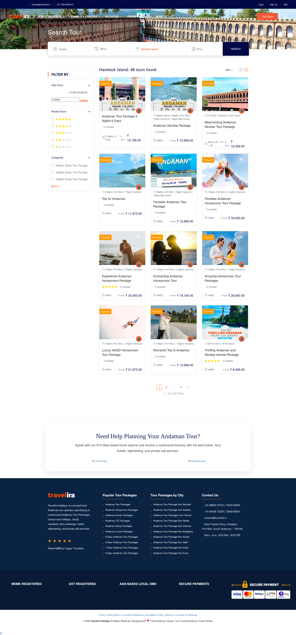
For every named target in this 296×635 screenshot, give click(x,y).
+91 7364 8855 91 (65, 4)
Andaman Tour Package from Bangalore (173, 531)
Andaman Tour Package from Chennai (172, 526)
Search (236, 49)
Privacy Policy (105, 614)
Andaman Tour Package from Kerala (171, 536)
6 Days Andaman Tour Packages (121, 542)
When (103, 49)
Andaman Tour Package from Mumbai (172, 504)
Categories (57, 157)
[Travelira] (139, 111)
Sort (228, 69)
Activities (112, 16)
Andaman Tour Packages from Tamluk (172, 515)
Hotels (92, 16)
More (159, 16)
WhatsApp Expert (196, 461)
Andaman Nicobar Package (172, 125)
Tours (74, 16)
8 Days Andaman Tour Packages (121, 553)
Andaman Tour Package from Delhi (170, 542)
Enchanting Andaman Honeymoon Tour (168, 278)
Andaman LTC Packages (117, 520)
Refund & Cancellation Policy (149, 614)
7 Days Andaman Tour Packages (121, 547)
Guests (63, 49)
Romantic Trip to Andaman (171, 350)
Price (199, 49)
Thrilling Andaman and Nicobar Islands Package (222, 352)
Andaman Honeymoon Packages (121, 509)
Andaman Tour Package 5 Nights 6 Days (119, 118)
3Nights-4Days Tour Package (72, 172)
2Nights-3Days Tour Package (72, 165)
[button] (1, 633)
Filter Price (57, 85)
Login (261, 4)
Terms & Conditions (124, 614)
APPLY (84, 100)
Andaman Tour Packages (117, 504)
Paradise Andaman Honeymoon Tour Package (223, 200)
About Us (170, 614)
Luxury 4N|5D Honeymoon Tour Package (120, 352)
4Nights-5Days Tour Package (72, 179)
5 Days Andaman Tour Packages (121, 536)
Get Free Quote (99, 461)
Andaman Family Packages (119, 515)
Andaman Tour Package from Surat (170, 547)
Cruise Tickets (137, 16)
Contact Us (182, 614)
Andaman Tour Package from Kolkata (171, 509)
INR (285, 4)
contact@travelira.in (41, 4)
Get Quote (268, 16)
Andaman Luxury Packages (119, 531)
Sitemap (193, 614)
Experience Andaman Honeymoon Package (116, 278)
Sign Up (274, 4)
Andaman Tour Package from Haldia (171, 520)
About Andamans (50, 16)
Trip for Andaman (113, 198)
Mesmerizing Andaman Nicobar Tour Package (220, 124)
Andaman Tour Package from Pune (170, 553)
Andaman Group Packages (118, 526)
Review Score (58, 111)
